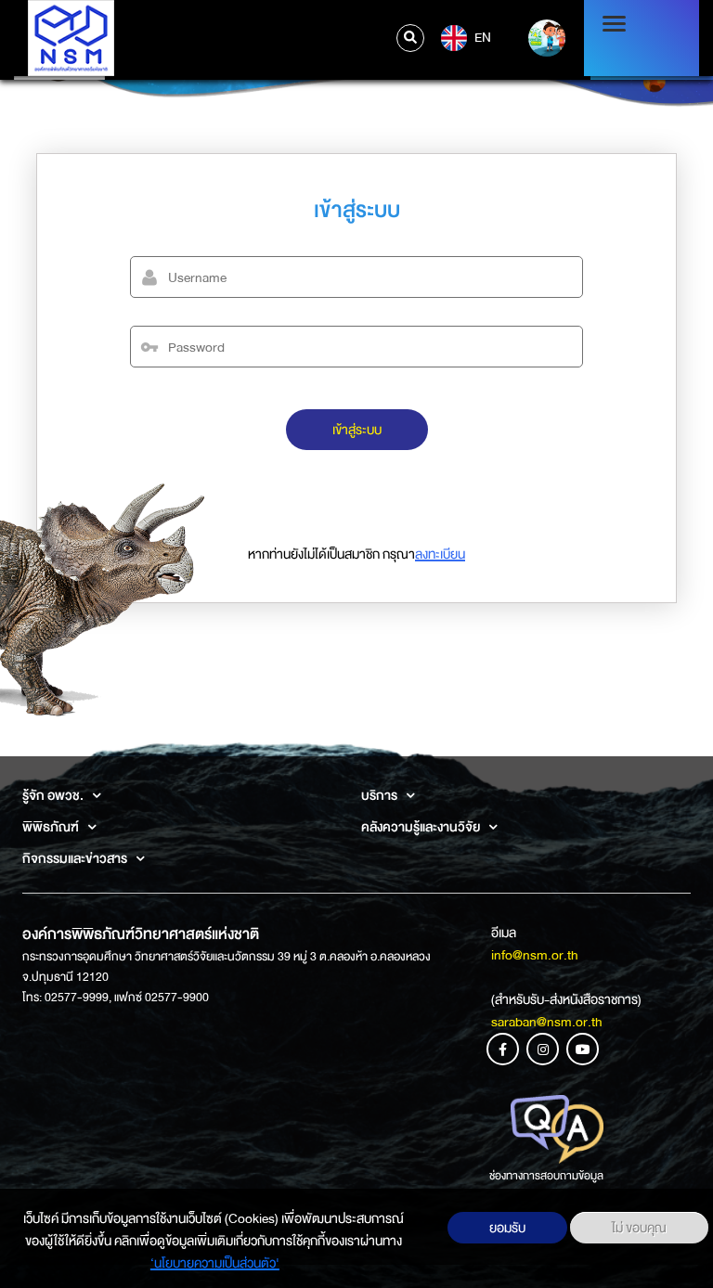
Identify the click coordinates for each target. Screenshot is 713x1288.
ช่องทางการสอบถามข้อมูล (546, 1175)
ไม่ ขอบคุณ (639, 1228)
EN (481, 36)
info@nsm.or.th (534, 955)
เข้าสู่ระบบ (357, 430)
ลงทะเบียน (440, 554)
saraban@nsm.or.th (547, 1022)
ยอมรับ (507, 1228)
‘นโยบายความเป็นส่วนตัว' (214, 1263)
